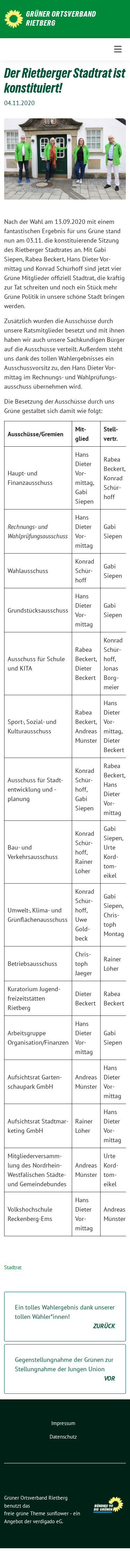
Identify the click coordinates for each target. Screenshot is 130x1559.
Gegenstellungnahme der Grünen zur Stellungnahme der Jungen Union (65, 1369)
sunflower (58, 1513)
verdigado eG (47, 1521)
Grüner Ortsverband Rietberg (61, 18)
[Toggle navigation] (118, 49)
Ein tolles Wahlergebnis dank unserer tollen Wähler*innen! (65, 1316)
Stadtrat (12, 1267)
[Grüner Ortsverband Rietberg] (13, 18)
